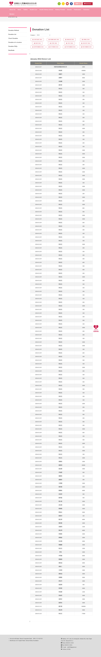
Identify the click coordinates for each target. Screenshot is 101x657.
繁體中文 (78, 3)
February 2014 (54, 39)
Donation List (12, 34)
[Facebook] (71, 3)
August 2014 (86, 43)
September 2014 (39, 47)
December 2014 (87, 47)
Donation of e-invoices (15, 42)
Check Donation (13, 38)
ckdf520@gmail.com (71, 647)
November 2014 (70, 47)
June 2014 (54, 43)
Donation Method (13, 30)
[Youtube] (67, 3)
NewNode (11, 50)
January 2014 (38, 39)
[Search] (63, 3)
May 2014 (38, 43)
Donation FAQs (12, 46)
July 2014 (70, 43)
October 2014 (54, 47)
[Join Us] (59, 3)
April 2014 (86, 39)
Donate (88, 3)
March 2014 (70, 39)
